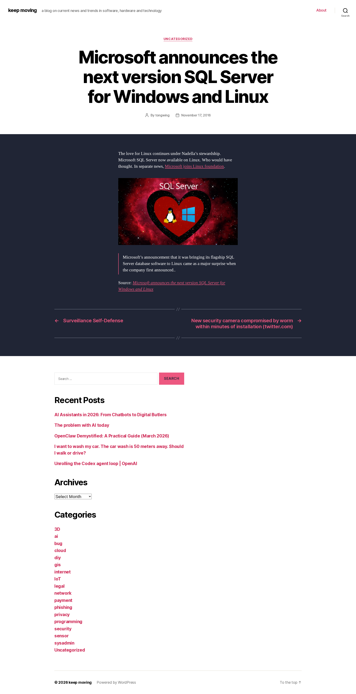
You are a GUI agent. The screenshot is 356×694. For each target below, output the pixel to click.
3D (57, 529)
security (62, 628)
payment (63, 600)
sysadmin (64, 643)
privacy (62, 614)
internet (62, 571)
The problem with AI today (81, 425)
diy (57, 557)
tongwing (162, 115)
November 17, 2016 (196, 115)
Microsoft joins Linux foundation (194, 166)
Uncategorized (178, 39)
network (62, 593)
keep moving (22, 10)
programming (68, 621)
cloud (60, 550)
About (321, 10)
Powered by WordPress (116, 682)
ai (56, 536)
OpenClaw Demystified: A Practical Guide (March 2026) (111, 435)
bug (58, 543)
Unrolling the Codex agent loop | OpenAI (95, 463)
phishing (63, 607)
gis (57, 564)
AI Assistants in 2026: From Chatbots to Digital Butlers (110, 414)
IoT (57, 578)
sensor (61, 635)
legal (59, 586)
